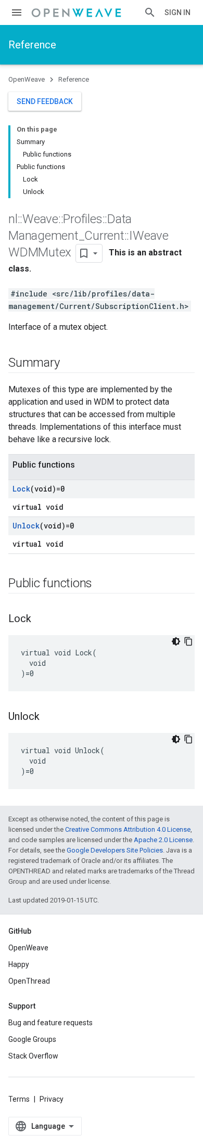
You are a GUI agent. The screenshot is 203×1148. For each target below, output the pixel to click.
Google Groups (32, 1039)
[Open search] (150, 12)
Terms (19, 1099)
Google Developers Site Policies (115, 850)
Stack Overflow (33, 1056)
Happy (18, 964)
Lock (21, 489)
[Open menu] (16, 12)
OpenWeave (26, 79)
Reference (32, 44)
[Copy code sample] (188, 641)
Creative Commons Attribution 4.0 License (128, 829)
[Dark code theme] (176, 641)
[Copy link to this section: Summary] (69, 363)
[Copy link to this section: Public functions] (102, 584)
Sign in (177, 12)
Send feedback (45, 101)
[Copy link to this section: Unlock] (50, 717)
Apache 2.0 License (163, 840)
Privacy (52, 1099)
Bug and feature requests (50, 1022)
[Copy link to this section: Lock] (41, 619)
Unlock (26, 526)
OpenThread (29, 981)
